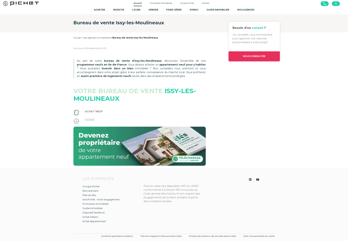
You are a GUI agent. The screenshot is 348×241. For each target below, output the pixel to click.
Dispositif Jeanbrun (93, 212)
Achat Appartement (94, 221)
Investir (118, 9)
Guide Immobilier (92, 208)
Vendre (153, 9)
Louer (136, 9)
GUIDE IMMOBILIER (217, 9)
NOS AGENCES (245, 9)
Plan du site (89, 195)
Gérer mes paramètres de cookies (259, 236)
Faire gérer (174, 9)
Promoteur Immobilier (95, 203)
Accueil (138, 3)
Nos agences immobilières (96, 37)
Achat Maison (90, 216)
